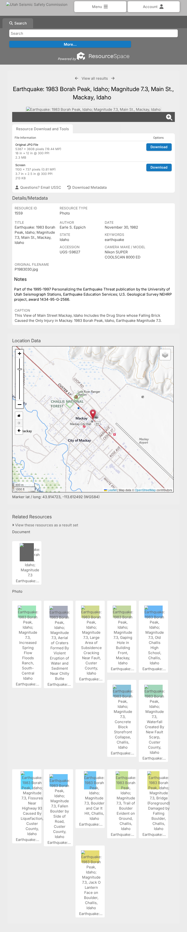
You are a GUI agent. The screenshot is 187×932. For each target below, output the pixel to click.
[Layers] (165, 354)
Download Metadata (89, 187)
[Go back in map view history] (19, 430)
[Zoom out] (19, 404)
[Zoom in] (19, 353)
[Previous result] (76, 78)
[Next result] (112, 78)
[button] (93, 414)
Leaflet (112, 490)
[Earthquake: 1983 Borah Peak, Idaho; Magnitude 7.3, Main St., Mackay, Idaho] (93, 109)
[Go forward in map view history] (19, 423)
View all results (95, 78)
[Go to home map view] (19, 415)
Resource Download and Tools (42, 129)
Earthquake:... (28, 581)
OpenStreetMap (145, 490)
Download (159, 147)
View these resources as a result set (46, 525)
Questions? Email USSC (40, 187)
